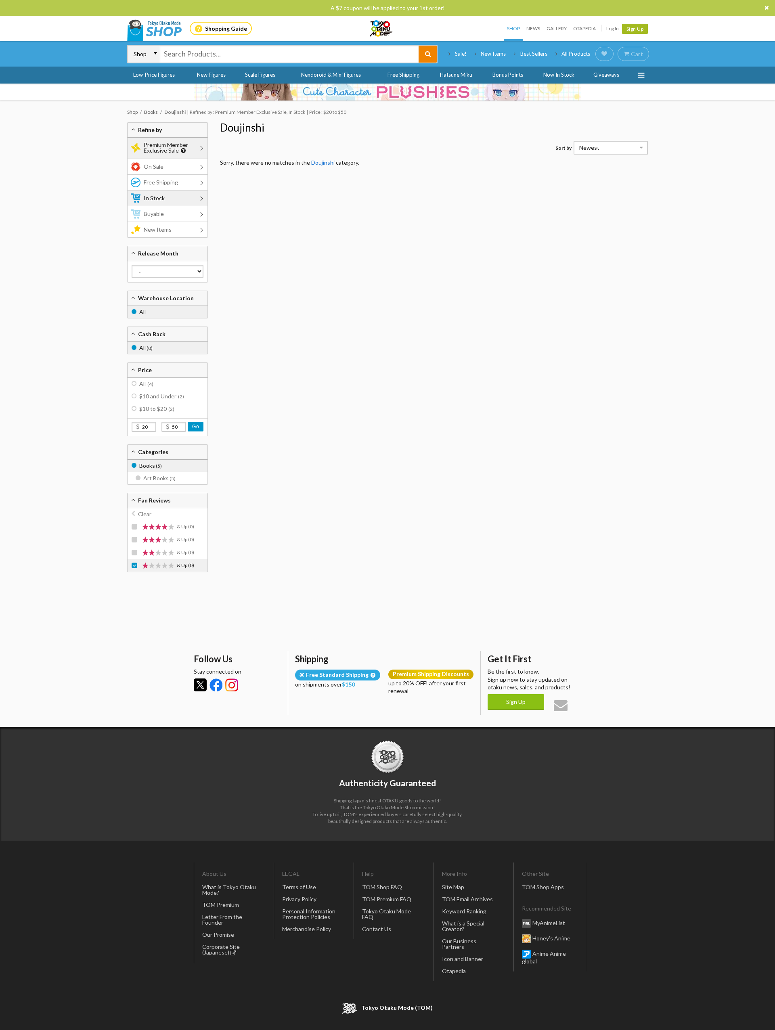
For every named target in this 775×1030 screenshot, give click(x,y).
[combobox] (289, 54)
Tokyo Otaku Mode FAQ (386, 914)
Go (195, 426)
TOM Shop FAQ (382, 886)
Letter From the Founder (222, 919)
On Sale (153, 166)
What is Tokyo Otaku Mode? (229, 889)
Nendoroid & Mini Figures (331, 74)
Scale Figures (260, 74)
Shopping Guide (226, 28)
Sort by (563, 148)
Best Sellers (533, 53)
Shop (513, 28)
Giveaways (606, 74)
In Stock (154, 198)
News (533, 28)
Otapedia (584, 28)
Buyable (154, 213)
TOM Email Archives (467, 899)
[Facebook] (215, 684)
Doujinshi (242, 127)
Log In (612, 28)
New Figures (211, 74)
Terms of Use (299, 886)
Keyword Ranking (464, 911)
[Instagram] (231, 684)
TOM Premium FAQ (386, 899)
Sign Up (635, 29)
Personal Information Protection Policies (308, 914)
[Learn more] (182, 150)
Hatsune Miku (456, 74)
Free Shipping (403, 74)
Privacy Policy (299, 899)
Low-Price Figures (154, 74)
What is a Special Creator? (463, 926)
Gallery (557, 28)
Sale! (461, 53)
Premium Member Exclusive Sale (166, 147)
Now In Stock (558, 74)
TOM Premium (220, 904)
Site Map (453, 886)
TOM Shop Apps (543, 886)
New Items (493, 53)
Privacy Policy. (366, 1006)
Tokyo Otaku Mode (381, 28)
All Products (575, 53)
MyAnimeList (548, 922)
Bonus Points (507, 74)
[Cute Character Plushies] (387, 92)
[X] (200, 684)
